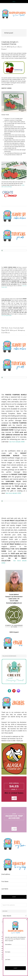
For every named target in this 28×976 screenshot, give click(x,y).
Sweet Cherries (5, 332)
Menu (14, 1)
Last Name (4, 889)
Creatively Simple (18, 328)
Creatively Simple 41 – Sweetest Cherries (10, 43)
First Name (4, 881)
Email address (5, 874)
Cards (11, 328)
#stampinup (21, 330)
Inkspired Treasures (14, 14)
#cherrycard (13, 330)
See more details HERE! (6, 315)
